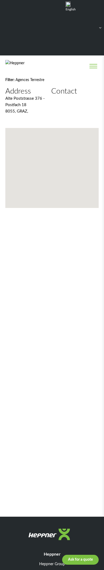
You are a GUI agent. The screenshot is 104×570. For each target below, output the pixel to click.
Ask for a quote (80, 559)
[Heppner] (27, 66)
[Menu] (93, 66)
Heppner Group (52, 564)
